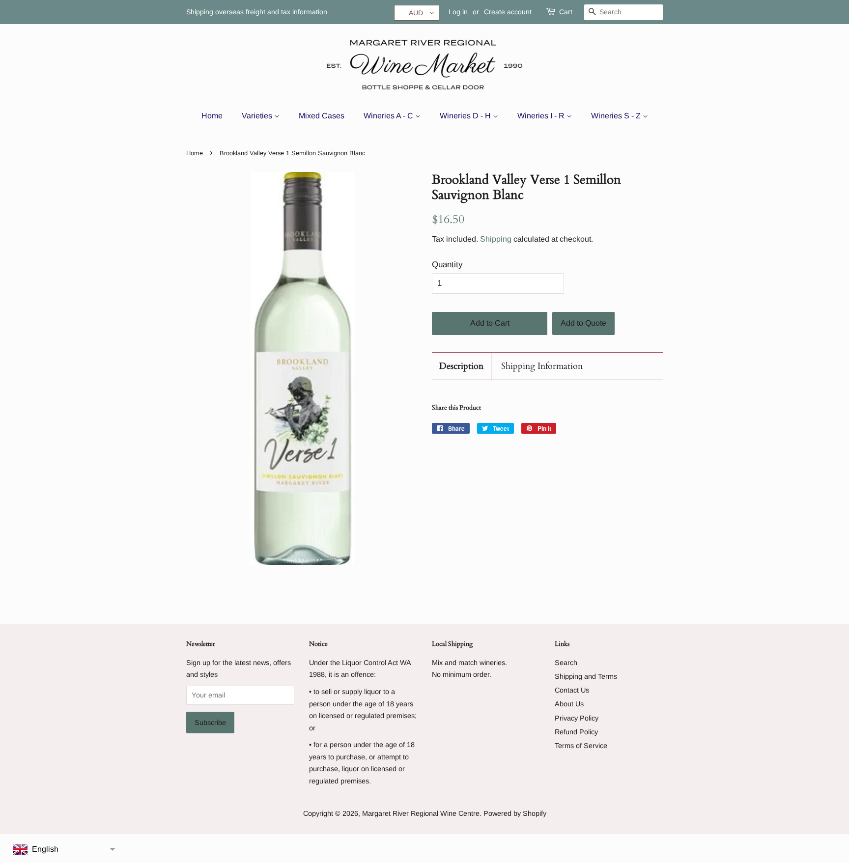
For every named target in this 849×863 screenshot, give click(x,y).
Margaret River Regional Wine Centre (421, 813)
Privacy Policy (576, 718)
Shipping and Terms (586, 676)
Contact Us (572, 690)
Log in (458, 12)
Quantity (447, 264)
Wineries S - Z (617, 115)
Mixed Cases (321, 115)
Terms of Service (581, 746)
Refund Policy (576, 732)
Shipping (495, 239)
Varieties (258, 115)
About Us (569, 704)
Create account (508, 12)
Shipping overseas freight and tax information (256, 12)
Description (461, 366)
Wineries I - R (541, 115)
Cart (565, 12)
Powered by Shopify (514, 813)
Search (566, 663)
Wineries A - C (389, 115)
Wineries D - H (466, 115)
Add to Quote (583, 323)
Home (212, 115)
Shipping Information (542, 366)
